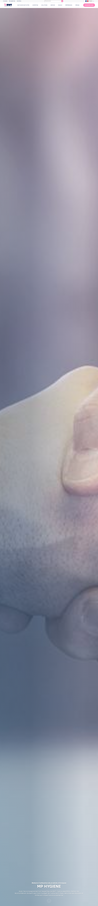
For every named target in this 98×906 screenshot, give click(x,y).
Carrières (19, 1)
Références (68, 5)
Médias (77, 5)
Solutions (44, 5)
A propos (5, 1)
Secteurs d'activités (23, 5)
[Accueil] (8, 5)
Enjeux (60, 5)
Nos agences (12, 1)
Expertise (35, 5)
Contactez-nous (89, 5)
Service (53, 5)
